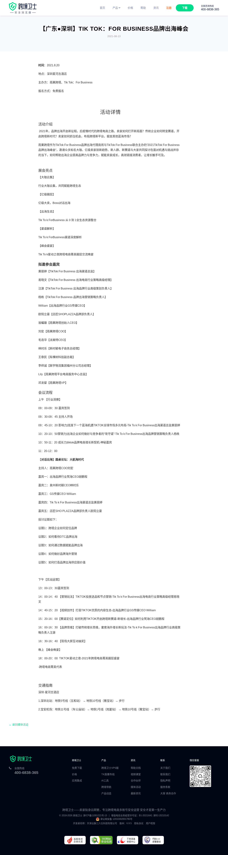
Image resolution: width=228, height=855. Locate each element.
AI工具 (105, 780)
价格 (74, 774)
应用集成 (77, 780)
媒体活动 (136, 787)
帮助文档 (136, 767)
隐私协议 (138, 823)
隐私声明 (165, 780)
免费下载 (77, 767)
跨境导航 (106, 787)
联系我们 (165, 774)
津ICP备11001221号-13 (95, 815)
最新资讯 (136, 793)
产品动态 (106, 793)
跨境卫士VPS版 (110, 767)
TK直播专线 (108, 774)
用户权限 (150, 823)
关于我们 (165, 767)
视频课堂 (136, 774)
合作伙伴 (136, 780)
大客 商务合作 (168, 793)
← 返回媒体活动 (18, 724)
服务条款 (165, 787)
